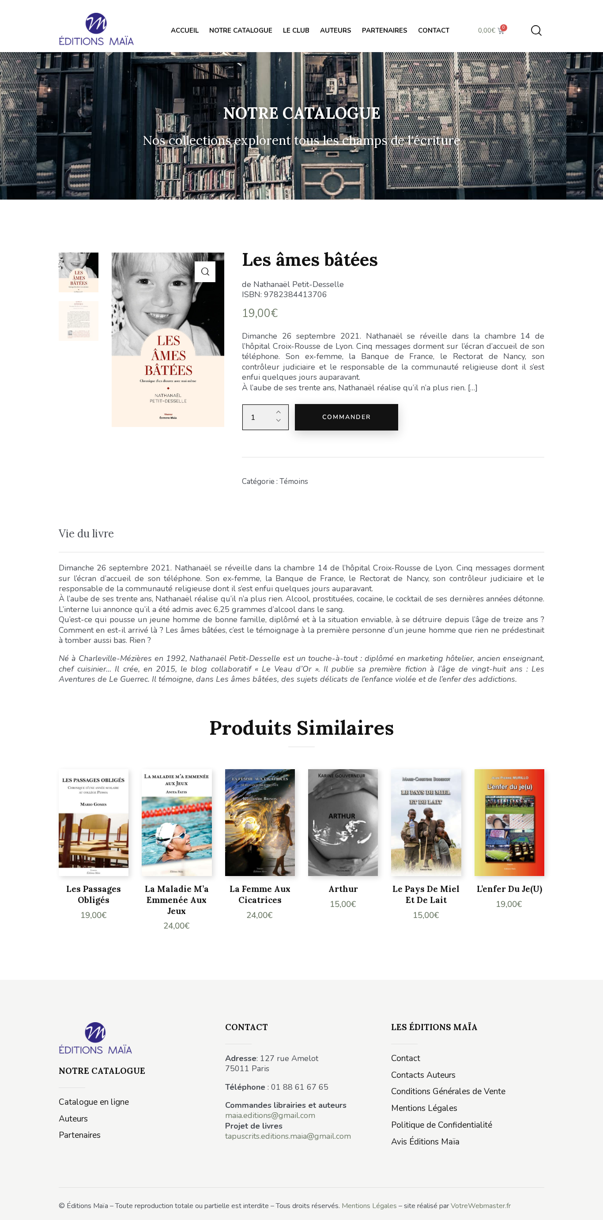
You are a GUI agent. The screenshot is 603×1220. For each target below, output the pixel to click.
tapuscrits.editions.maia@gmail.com (288, 1136)
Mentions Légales (369, 1206)
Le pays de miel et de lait (426, 894)
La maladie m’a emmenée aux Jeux (177, 900)
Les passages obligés (93, 894)
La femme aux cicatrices (260, 894)
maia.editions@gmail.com (270, 1115)
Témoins (293, 481)
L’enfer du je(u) (509, 889)
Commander (346, 417)
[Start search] (536, 31)
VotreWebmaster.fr (481, 1206)
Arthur (343, 889)
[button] (205, 271)
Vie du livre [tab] (86, 533)
